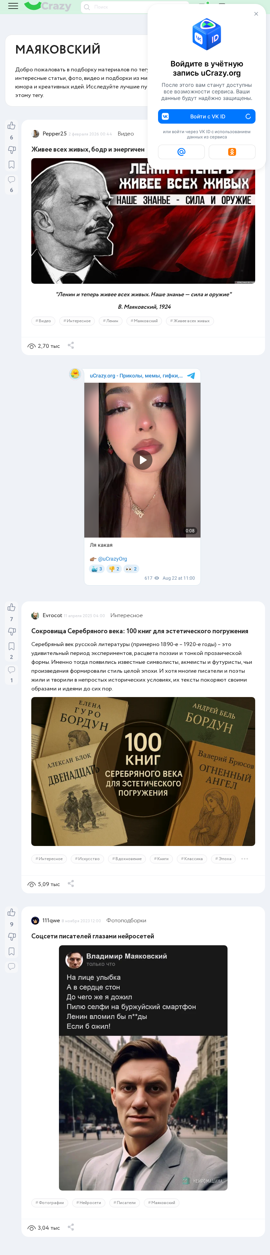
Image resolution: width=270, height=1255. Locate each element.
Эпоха (225, 859)
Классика (193, 859)
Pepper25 (54, 134)
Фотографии (51, 1203)
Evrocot (52, 615)
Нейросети (90, 1203)
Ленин (112, 321)
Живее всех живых (192, 321)
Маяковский (146, 321)
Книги (163, 859)
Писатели (126, 1203)
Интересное (79, 321)
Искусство (89, 859)
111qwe (51, 920)
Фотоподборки (126, 920)
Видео (126, 134)
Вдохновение (129, 859)
